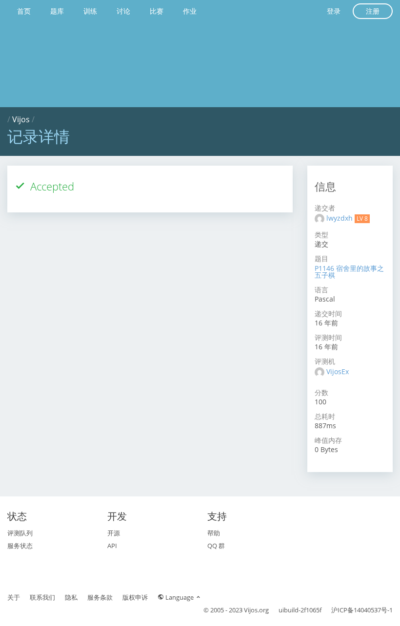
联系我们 (42, 597)
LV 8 (362, 218)
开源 (113, 533)
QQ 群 (216, 545)
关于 (13, 597)
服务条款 (100, 597)
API (112, 545)
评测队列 (20, 533)
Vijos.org (256, 610)
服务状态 (20, 545)
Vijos (21, 119)
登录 (333, 11)
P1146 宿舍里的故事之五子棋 (349, 272)
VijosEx (337, 371)
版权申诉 (135, 597)
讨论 (123, 11)
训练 (90, 11)
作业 (190, 11)
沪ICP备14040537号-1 (362, 610)
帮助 (213, 533)
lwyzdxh (340, 218)
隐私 (71, 597)
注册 (373, 11)
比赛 (156, 11)
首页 (24, 11)
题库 (57, 11)
